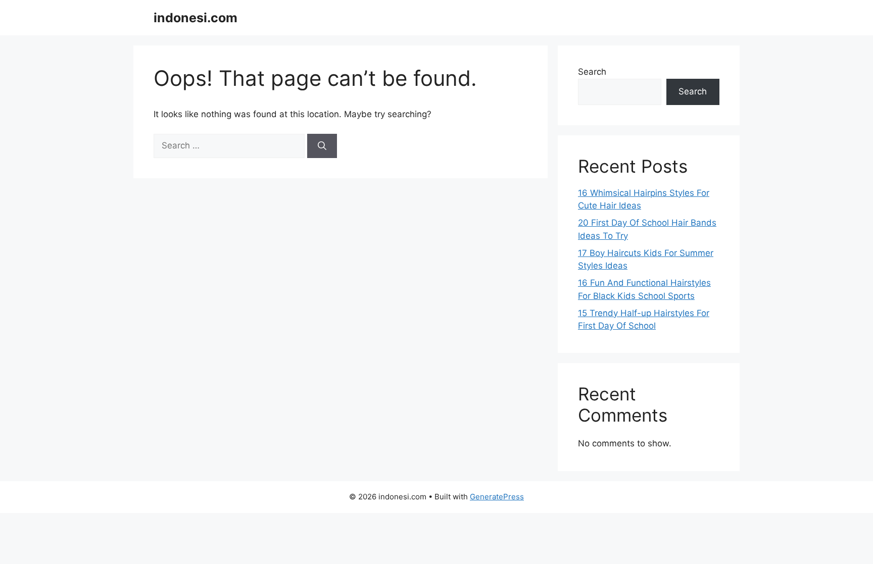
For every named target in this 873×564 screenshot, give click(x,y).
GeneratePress (497, 496)
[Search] (322, 146)
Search (592, 72)
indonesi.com (195, 17)
